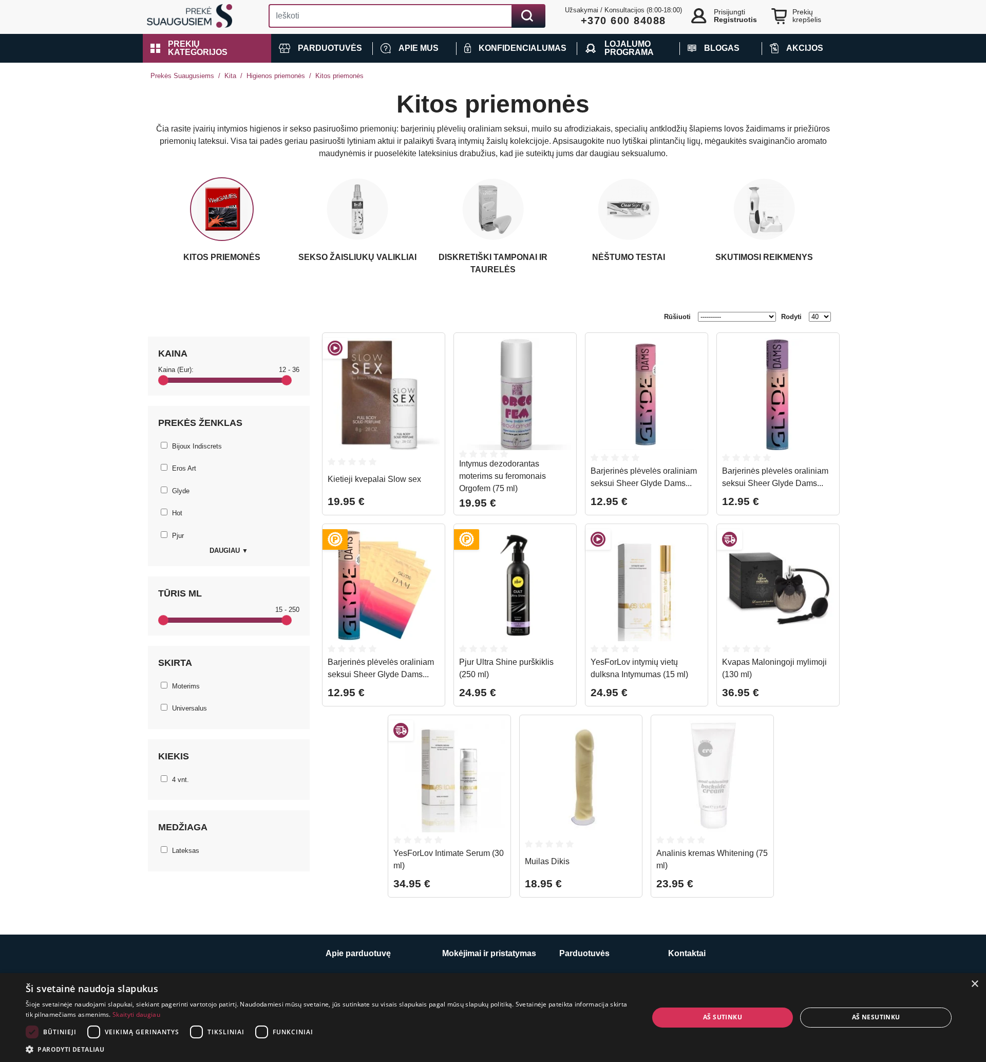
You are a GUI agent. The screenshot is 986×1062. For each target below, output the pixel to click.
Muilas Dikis (547, 861)
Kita (230, 76)
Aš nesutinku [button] (876, 1017)
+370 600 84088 (623, 20)
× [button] (974, 984)
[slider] (163, 380)
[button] (207, 48)
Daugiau (229, 550)
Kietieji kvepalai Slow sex (374, 479)
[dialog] (493, 1017)
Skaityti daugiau (136, 1014)
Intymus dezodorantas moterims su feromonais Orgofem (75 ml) (502, 476)
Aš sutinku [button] (722, 1017)
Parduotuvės (584, 953)
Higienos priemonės (275, 76)
